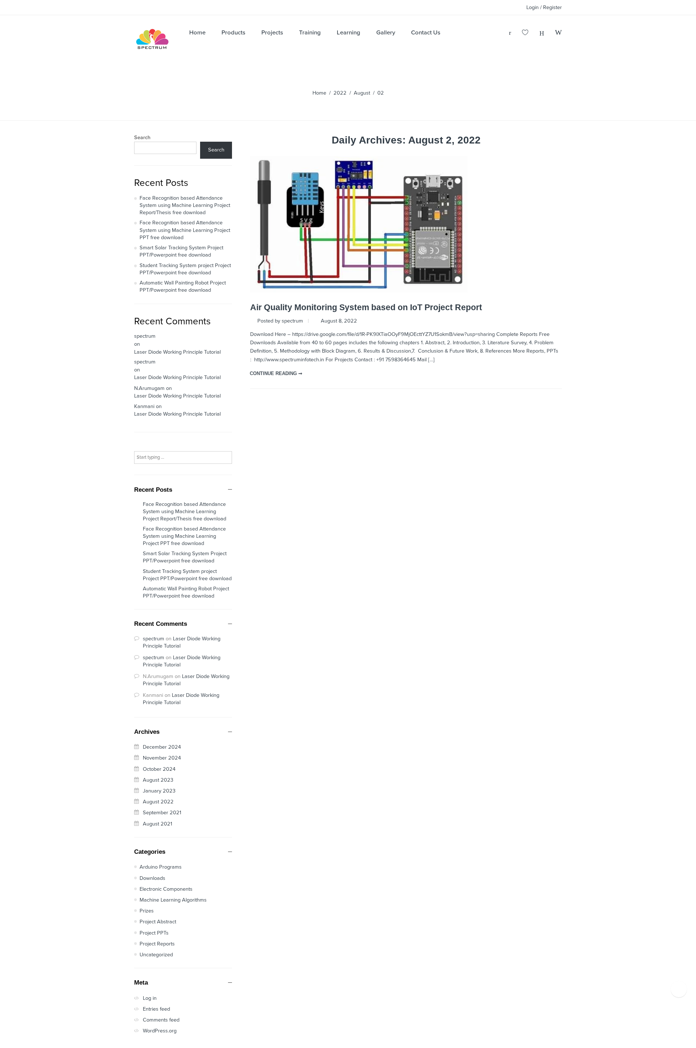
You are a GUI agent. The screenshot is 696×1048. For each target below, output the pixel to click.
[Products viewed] (679, 989)
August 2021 (157, 824)
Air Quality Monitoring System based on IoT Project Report (366, 307)
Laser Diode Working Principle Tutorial (177, 352)
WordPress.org (160, 1031)
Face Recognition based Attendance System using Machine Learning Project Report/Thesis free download (185, 205)
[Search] (558, 33)
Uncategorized (156, 955)
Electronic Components (166, 889)
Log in (150, 998)
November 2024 (162, 758)
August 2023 (158, 780)
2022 (340, 93)
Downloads (152, 878)
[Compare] (541, 33)
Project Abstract (158, 922)
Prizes (147, 911)
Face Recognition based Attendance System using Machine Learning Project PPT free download (185, 230)
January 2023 (159, 791)
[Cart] (510, 33)
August (362, 93)
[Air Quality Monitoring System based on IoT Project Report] (359, 224)
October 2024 (159, 769)
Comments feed (161, 1020)
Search (142, 138)
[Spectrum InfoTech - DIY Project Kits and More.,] (152, 40)
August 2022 (158, 802)
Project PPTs (154, 933)
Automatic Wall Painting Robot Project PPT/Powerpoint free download (183, 286)
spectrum (145, 336)
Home (319, 93)
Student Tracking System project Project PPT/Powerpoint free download (185, 269)
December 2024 (162, 747)
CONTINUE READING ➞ (276, 373)
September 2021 (162, 813)
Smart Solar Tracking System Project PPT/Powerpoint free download (181, 251)
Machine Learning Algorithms (173, 900)
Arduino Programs (161, 867)
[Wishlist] (525, 33)
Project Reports (157, 944)
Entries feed (156, 1009)
